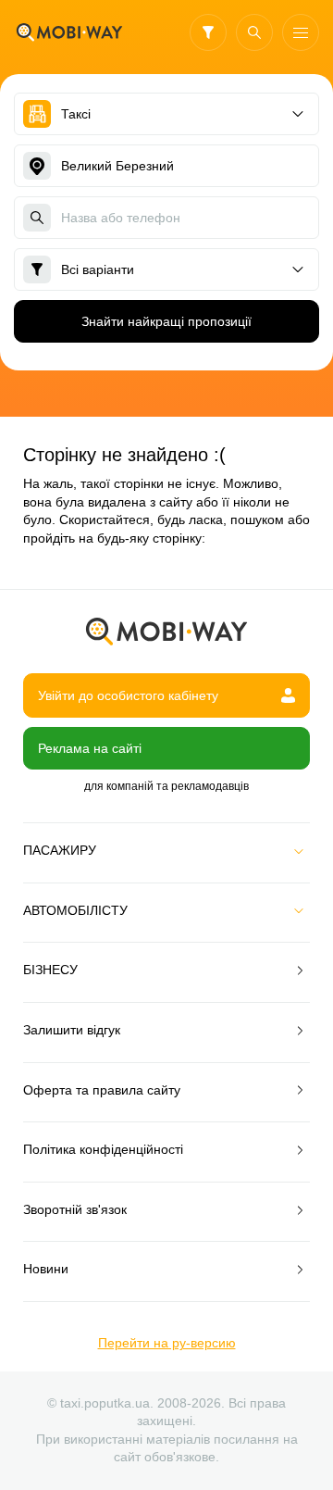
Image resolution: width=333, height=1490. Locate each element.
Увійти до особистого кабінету (128, 695)
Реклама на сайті (90, 748)
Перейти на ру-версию (167, 1342)
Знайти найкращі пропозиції (166, 321)
